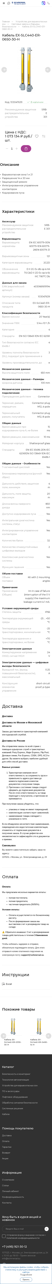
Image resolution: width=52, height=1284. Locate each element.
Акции (5, 1158)
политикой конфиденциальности (23, 1238)
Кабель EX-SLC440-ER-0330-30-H (12, 1042)
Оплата (5, 1141)
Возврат (6, 1152)
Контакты (7, 1203)
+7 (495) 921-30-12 (14, 1246)
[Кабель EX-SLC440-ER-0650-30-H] (26, 70)
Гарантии (6, 1147)
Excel (9, 984)
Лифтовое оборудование (15, 1097)
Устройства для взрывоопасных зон (20, 1085)
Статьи (5, 1185)
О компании (8, 1180)
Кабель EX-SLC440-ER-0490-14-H (39, 1042)
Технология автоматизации (15, 1080)
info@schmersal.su (11, 1258)
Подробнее (26, 1274)
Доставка (7, 1135)
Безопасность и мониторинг (16, 1074)
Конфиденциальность (13, 1197)
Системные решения (12, 1108)
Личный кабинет (10, 1191)
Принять (26, 1280)
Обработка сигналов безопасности (20, 1102)
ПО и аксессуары (10, 1091)
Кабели (6, 1114)
